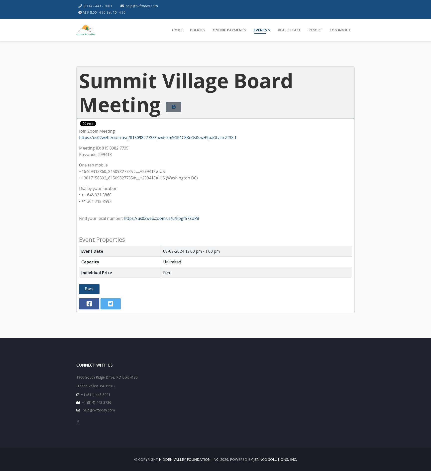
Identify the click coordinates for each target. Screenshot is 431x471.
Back (89, 289)
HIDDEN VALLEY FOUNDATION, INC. (189, 459)
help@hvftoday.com (142, 5)
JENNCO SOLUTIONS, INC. (275, 459)
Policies (197, 30)
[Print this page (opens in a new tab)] (174, 106)
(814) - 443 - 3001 (98, 5)
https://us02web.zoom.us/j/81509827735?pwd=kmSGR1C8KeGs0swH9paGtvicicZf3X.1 (157, 137)
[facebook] (78, 422)
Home (177, 30)
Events (260, 30)
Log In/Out (340, 30)
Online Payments (229, 30)
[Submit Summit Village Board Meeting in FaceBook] (89, 303)
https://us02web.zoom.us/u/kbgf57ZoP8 (161, 218)
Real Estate (289, 30)
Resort (315, 30)
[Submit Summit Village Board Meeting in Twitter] (111, 303)
